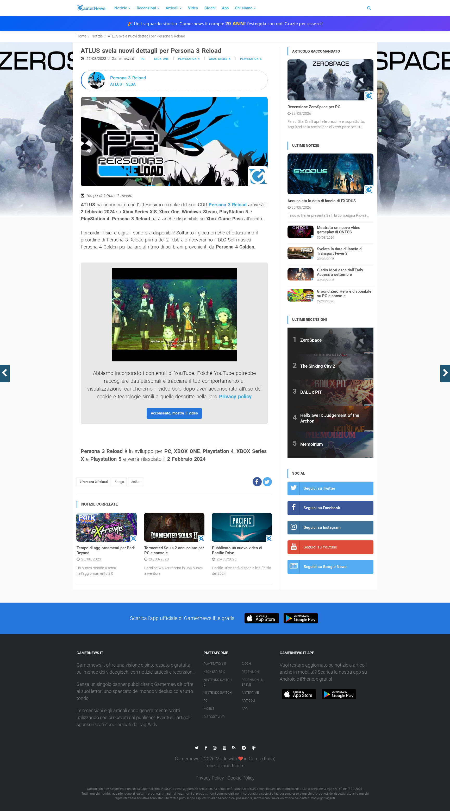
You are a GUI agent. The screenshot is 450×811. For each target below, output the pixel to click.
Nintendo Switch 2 (218, 682)
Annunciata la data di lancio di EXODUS (322, 201)
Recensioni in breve (253, 682)
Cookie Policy (241, 778)
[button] (257, 481)
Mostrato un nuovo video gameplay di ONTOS (338, 229)
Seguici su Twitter (319, 488)
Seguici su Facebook (322, 508)
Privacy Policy (210, 778)
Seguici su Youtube (320, 547)
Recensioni (146, 8)
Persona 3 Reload (228, 204)
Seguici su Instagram (322, 527)
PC (142, 59)
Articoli (172, 8)
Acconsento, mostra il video (174, 413)
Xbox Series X (214, 672)
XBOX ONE (161, 59)
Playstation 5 (250, 59)
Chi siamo (244, 8)
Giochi (210, 8)
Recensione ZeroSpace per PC (314, 107)
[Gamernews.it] (91, 8)
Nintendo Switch (218, 692)
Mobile (209, 709)
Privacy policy (235, 396)
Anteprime (250, 692)
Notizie (120, 8)
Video (193, 8)
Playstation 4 (188, 59)
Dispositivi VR (214, 717)
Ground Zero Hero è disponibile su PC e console (344, 293)
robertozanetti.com (225, 765)
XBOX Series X (219, 59)
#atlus (135, 482)
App (225, 8)
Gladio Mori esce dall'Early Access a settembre (340, 272)
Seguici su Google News (325, 566)
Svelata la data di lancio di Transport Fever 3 (339, 251)
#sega (119, 482)
